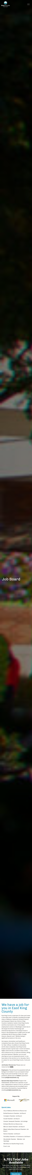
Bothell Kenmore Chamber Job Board (14, 1113)
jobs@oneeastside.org (12, 1077)
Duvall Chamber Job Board (11, 1118)
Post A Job (6, 1146)
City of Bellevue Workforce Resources (15, 1110)
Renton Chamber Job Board (11, 1134)
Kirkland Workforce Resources (12, 1124)
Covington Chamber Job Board (12, 1116)
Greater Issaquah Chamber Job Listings (15, 1121)
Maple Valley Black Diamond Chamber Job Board (16, 1130)
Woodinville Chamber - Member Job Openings (14, 1140)
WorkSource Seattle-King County (13, 1143)
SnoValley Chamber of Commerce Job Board (16, 1136)
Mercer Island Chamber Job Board (14, 1126)
